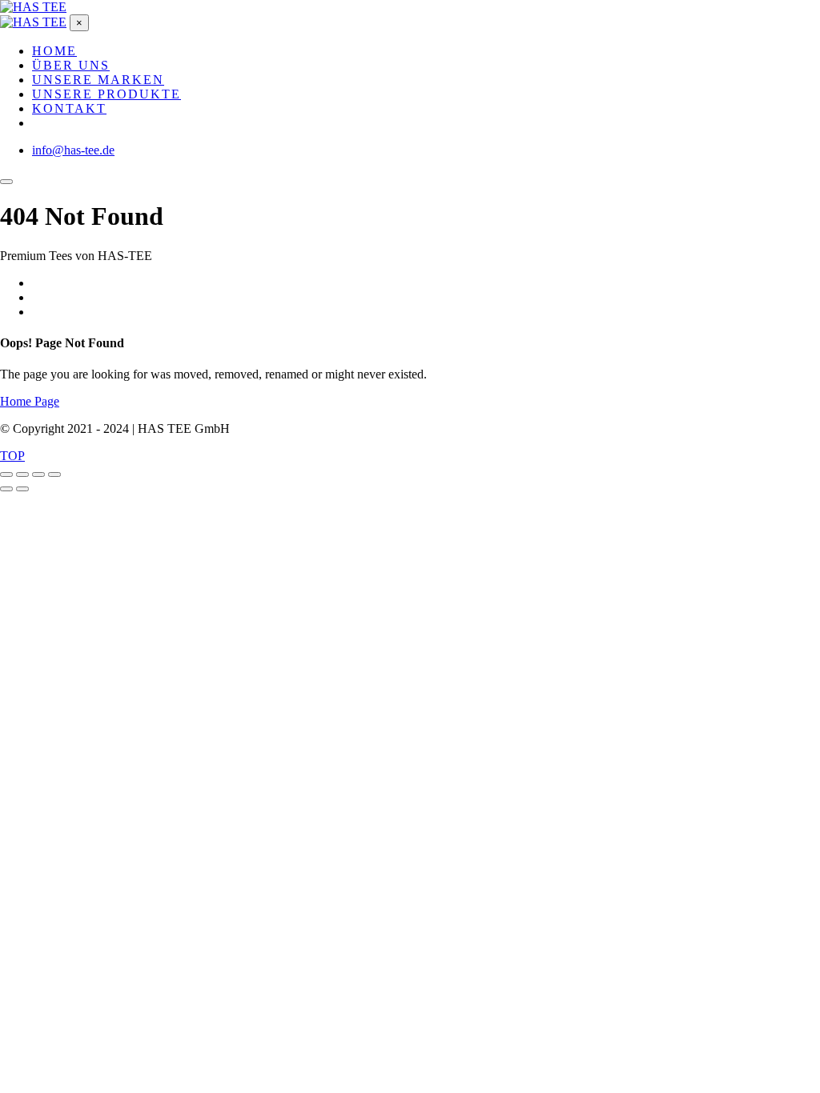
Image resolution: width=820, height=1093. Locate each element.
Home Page (29, 401)
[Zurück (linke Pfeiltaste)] (6, 488)
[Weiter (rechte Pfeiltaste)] (22, 488)
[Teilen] (38, 474)
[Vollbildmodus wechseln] (22, 474)
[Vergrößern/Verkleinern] (6, 474)
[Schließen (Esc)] (54, 474)
